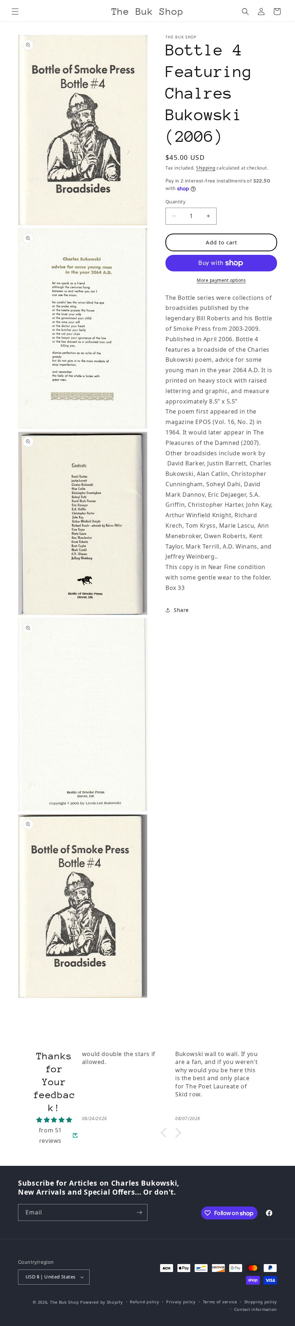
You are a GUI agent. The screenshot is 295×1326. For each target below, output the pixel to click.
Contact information (255, 1309)
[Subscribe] (139, 1212)
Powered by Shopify (101, 1302)
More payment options (221, 280)
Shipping (205, 168)
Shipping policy (260, 1301)
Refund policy (144, 1301)
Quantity (175, 201)
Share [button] (181, 609)
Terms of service (220, 1301)
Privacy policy (181, 1301)
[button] (15, 11)
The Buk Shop (64, 1302)
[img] (54, 1120)
